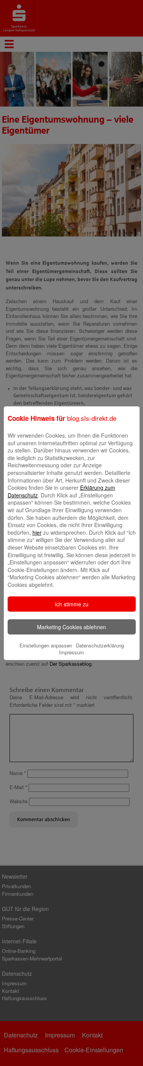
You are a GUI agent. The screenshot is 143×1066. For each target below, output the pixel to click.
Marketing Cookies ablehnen (71, 627)
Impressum (71, 652)
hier (37, 532)
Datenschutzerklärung (100, 645)
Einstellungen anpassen (45, 645)
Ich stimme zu (71, 604)
